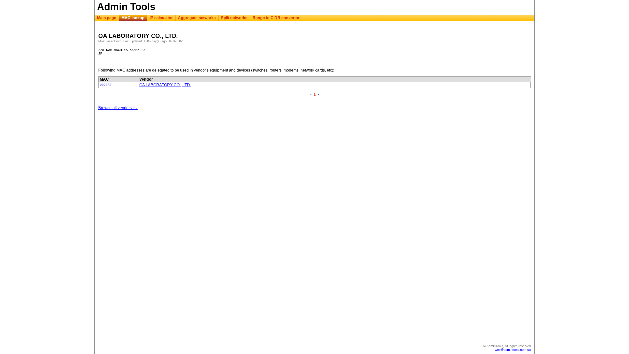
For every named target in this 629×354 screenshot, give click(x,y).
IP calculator (161, 18)
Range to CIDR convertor (276, 18)
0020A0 (106, 85)
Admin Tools (126, 6)
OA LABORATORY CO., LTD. (165, 85)
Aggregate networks (197, 18)
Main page (106, 18)
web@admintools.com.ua (513, 350)
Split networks (234, 18)
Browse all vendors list (118, 108)
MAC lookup (132, 18)
